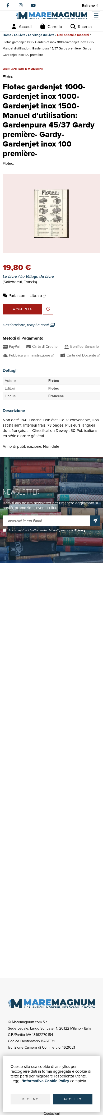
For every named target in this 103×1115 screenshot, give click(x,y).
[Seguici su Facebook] (8, 5)
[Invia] (95, 520)
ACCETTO (73, 1099)
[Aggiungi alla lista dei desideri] (48, 309)
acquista (22, 309)
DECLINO (30, 1099)
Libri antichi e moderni (73, 35)
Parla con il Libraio (25, 296)
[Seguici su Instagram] (20, 5)
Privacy (79, 530)
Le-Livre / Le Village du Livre (34, 35)
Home (7, 35)
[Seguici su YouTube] (33, 5)
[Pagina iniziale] (51, 16)
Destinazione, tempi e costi (26, 325)
